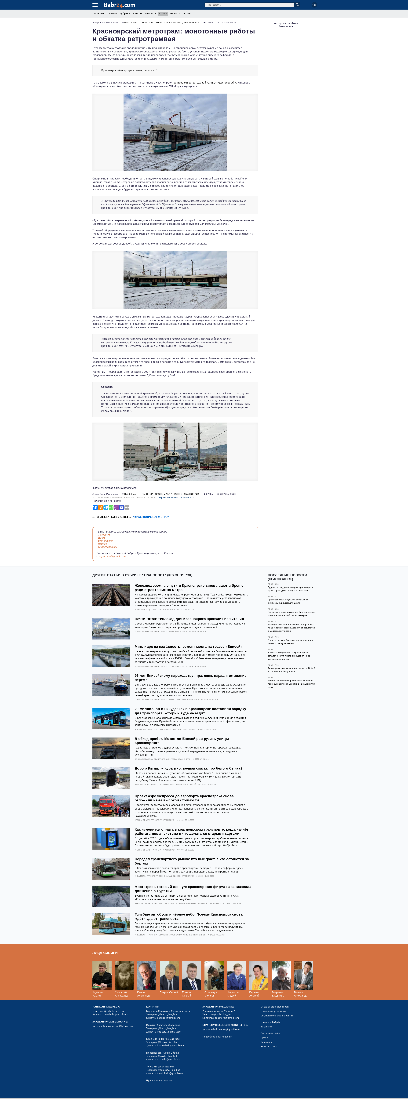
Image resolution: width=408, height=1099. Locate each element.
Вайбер (102, 544)
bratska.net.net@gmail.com (118, 1026)
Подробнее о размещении (217, 1036)
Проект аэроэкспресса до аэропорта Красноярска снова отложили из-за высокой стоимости (184, 798)
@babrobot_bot (222, 1014)
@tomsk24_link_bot (169, 1070)
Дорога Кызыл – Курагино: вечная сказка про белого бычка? (189, 768)
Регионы (99, 13)
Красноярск (191, 22)
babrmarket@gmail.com (226, 1029)
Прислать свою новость (159, 1080)
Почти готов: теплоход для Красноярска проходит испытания (189, 619)
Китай (193, 784)
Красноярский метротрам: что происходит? (128, 70)
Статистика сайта (270, 1033)
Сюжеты (112, 13)
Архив (187, 13)
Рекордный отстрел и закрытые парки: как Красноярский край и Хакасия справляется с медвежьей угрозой (291, 627)
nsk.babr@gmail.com (168, 1059)
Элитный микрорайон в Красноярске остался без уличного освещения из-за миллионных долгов (289, 655)
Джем (101, 537)
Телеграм (104, 534)
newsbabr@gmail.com (116, 1014)
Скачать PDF (187, 498)
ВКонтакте (105, 540)
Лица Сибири (105, 953)
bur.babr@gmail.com (168, 1018)
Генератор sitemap (165, 1092)
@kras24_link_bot (168, 1042)
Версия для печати (168, 498)
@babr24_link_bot (114, 1011)
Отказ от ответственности (275, 1006)
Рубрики (125, 13)
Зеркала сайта (269, 1046)
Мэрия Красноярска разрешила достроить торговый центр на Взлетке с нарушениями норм (291, 683)
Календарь (267, 1042)
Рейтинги (150, 13)
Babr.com (120, 5)
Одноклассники (107, 547)
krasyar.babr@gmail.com (111, 556)
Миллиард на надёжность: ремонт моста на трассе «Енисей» (189, 647)
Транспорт (147, 22)
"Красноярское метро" (151, 516)
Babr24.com (130, 22)
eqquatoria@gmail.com (226, 1018)
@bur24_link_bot (167, 1014)
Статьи (163, 13)
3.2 (111, 1092)
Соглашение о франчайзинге (277, 1015)
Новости (175, 13)
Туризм (170, 631)
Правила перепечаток (273, 1011)
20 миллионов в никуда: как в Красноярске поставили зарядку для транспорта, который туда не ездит (190, 711)
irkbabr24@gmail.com (169, 1031)
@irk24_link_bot (167, 1028)
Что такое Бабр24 (270, 1022)
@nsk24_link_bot (167, 1056)
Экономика (165, 729)
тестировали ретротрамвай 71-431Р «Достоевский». (204, 82)
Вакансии (266, 1026)
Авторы (137, 13)
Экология (177, 729)
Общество (180, 700)
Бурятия (202, 904)
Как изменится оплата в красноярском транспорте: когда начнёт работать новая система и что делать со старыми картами (191, 831)
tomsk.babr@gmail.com (170, 1073)
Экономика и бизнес (168, 22)
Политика (169, 904)
